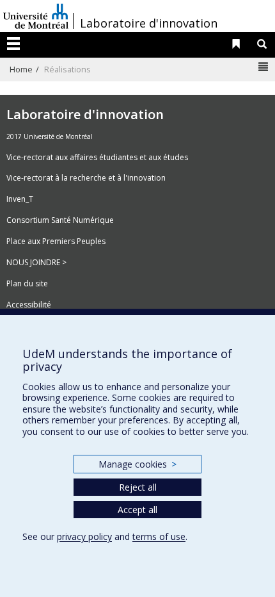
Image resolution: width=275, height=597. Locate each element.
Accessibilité (28, 304)
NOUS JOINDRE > (36, 262)
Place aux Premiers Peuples (56, 241)
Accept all (137, 509)
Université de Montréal (35, 16)
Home (21, 69)
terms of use (158, 536)
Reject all (138, 487)
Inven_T (19, 198)
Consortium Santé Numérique (60, 220)
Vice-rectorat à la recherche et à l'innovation (86, 177)
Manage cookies (137, 464)
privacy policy (84, 536)
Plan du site (27, 283)
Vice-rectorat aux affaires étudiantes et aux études (97, 157)
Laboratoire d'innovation (148, 23)
